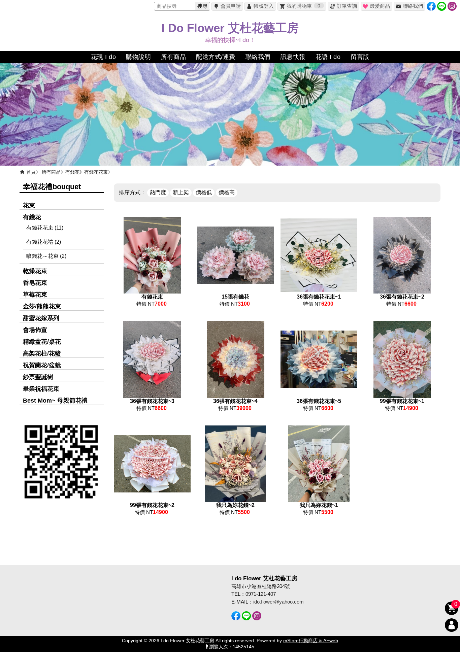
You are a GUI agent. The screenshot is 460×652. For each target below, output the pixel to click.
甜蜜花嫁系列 (41, 318)
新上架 (181, 192)
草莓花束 (35, 294)
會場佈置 (35, 330)
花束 (29, 205)
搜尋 (202, 6)
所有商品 (51, 172)
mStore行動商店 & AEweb (310, 640)
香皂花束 (35, 282)
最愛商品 (380, 6)
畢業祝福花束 (41, 388)
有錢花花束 (96, 172)
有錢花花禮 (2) (43, 242)
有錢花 (72, 172)
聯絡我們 (413, 6)
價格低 (204, 192)
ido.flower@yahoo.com (278, 602)
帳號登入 (264, 6)
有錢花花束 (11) (44, 228)
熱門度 (158, 192)
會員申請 (231, 6)
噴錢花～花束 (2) (46, 256)
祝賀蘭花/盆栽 (42, 365)
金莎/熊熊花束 (42, 306)
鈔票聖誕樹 (38, 377)
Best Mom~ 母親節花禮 (55, 400)
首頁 (31, 172)
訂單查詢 (347, 6)
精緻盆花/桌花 (42, 341)
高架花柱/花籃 (42, 353)
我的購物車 (303, 6)
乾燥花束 (35, 271)
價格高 (227, 192)
